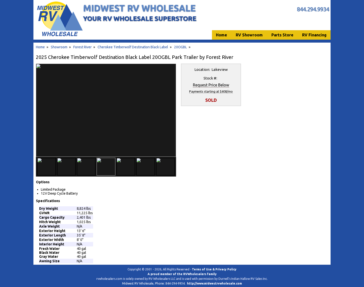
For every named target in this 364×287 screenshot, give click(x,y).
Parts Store (282, 35)
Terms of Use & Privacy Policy (214, 269)
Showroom (59, 47)
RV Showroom (249, 35)
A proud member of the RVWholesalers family (182, 274)
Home (40, 47)
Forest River (82, 47)
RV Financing (314, 35)
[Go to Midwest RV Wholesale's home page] (59, 36)
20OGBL (180, 47)
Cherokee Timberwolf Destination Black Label (133, 47)
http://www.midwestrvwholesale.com (214, 283)
